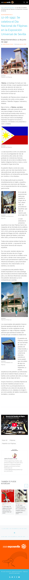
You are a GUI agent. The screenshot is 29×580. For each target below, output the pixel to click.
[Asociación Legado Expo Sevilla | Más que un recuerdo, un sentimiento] (7, 2)
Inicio (2, 7)
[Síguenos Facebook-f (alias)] (14, 577)
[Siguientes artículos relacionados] (26, 485)
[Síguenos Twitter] (12, 577)
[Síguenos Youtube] (19, 577)
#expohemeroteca (9, 7)
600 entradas (8, 471)
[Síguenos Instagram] (16, 577)
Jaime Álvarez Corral (8, 44)
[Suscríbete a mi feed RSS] (9, 577)
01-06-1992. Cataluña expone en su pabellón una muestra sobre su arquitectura (21, 508)
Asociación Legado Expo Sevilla (14, 571)
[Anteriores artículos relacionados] (22, 485)
